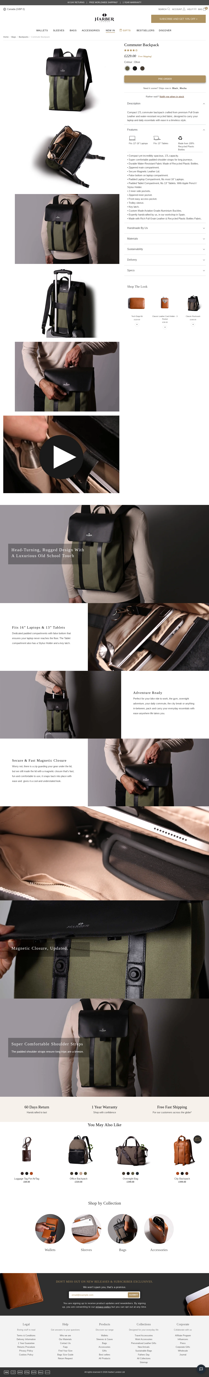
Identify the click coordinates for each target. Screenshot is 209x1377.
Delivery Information (26, 1339)
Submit (133, 1295)
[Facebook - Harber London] (182, 1372)
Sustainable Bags (143, 1351)
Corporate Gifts (183, 1347)
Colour (132, 62)
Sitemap (144, 1362)
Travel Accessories (144, 1335)
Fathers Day (144, 1354)
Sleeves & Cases (104, 1339)
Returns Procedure (26, 1347)
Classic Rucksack (193, 316)
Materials (132, 238)
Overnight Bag (130, 1178)
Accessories (91, 30)
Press (183, 1343)
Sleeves (58, 30)
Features (132, 129)
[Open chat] (201, 1369)
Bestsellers (145, 30)
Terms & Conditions (26, 1335)
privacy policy (103, 1307)
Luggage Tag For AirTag (26, 1178)
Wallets (42, 30)
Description (133, 103)
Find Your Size (65, 1351)
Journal (182, 1354)
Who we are (65, 1335)
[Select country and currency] (4, 9)
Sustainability (135, 249)
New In (110, 30)
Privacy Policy (26, 1351)
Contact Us (65, 1343)
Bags (73, 30)
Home (6, 37)
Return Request (65, 1358)
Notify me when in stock (172, 96)
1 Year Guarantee (26, 1343)
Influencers (183, 1339)
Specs (131, 270)
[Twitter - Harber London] (176, 1372)
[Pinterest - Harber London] (193, 1372)
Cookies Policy (26, 1354)
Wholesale (183, 1351)
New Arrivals (144, 1347)
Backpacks (23, 37)
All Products (104, 1358)
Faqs (65, 1347)
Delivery (132, 259)
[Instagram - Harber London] (187, 1372)
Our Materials (65, 1339)
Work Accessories (143, 1339)
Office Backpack (79, 1178)
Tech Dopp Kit (137, 316)
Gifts (126, 30)
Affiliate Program (183, 1335)
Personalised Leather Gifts (143, 1343)
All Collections (144, 1358)
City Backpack (182, 1178)
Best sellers (104, 1354)
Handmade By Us (137, 228)
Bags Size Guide (65, 1354)
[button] (131, 50)
